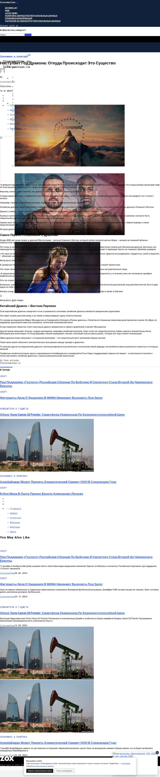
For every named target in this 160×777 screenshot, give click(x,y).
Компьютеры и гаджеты (24, 91)
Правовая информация (18, 18)
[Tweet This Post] (82, 501)
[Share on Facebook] (82, 95)
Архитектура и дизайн (22, 78)
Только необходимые (64, 771)
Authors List (11, 8)
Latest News (11, 13)
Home (7, 10)
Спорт (13, 103)
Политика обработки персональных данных (31, 15)
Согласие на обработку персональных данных (33, 21)
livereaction (7, 81)
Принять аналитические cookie (39, 771)
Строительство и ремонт (24, 65)
